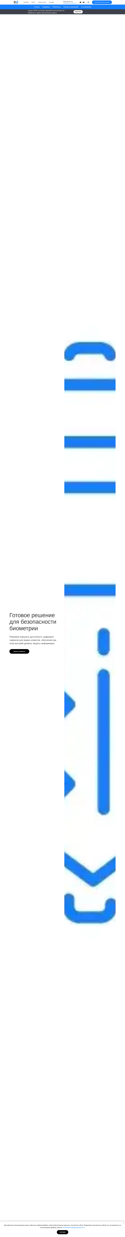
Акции (51, 2)
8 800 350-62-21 (68, 1)
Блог (34, 2)
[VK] (83, 2)
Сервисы (46, 7)
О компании (86, 7)
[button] (88, 2)
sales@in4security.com (69, 3)
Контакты (42, 2)
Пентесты (57, 7)
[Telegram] (80, 2)
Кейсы (26, 2)
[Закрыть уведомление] (124, 1223)
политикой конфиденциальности (73, 1227)
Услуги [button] (37, 7)
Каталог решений (71, 7)
